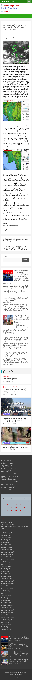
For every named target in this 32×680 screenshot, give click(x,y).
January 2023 (5, 629)
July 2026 (4, 535)
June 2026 (4, 537)
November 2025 (6, 554)
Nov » (29, 518)
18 (20, 507)
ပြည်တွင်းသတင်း (6, 387)
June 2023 (4, 624)
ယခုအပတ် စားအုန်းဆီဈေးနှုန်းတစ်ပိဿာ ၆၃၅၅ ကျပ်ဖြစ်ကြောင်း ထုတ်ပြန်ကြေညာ (16, 247)
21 (3, 510)
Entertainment (6, 460)
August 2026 (5, 533)
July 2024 (4, 593)
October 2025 (5, 557)
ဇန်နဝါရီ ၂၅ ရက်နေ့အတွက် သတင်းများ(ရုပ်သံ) (16, 447)
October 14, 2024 (7, 30)
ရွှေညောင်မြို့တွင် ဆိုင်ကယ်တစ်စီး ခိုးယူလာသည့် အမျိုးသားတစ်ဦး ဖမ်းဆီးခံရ (18, 653)
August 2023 (5, 620)
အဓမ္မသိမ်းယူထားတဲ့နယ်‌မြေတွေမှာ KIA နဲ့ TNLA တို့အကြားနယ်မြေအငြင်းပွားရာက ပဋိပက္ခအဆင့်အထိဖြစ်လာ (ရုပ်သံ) (14, 421)
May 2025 (4, 569)
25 (20, 510)
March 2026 (4, 545)
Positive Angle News (9, 8)
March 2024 (4, 603)
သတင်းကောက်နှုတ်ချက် (10, 378)
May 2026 (4, 540)
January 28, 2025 (7, 423)
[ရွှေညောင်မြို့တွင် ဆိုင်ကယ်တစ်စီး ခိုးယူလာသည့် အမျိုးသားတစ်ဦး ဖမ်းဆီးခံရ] (8, 320)
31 (16, 514)
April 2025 (4, 571)
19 (24, 507)
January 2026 (5, 549)
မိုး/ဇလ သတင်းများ (8, 23)
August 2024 (5, 591)
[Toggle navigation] (3, 16)
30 (11, 514)
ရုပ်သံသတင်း (8, 372)
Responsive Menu (29, 1)
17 (16, 507)
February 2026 (5, 547)
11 (20, 504)
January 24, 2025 (7, 450)
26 (24, 510)
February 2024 (5, 605)
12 (24, 504)
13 (28, 504)
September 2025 (6, 559)
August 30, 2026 (13, 640)
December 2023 (5, 610)
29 (7, 514)
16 (11, 507)
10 (16, 504)
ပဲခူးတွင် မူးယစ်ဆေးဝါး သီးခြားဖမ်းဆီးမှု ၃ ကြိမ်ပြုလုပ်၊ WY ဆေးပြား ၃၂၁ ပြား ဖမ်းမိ (18, 661)
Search (5, 256)
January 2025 (5, 578)
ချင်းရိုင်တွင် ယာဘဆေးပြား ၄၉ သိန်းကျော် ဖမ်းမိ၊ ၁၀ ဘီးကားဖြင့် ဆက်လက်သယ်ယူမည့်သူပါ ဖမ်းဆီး (16, 298)
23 (11, 510)
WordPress (21, 677)
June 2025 (4, 566)
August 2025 (5, 562)
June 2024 (4, 595)
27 (28, 510)
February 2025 (5, 576)
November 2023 (6, 612)
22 (7, 510)
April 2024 (4, 600)
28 (3, 514)
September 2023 (6, 617)
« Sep (2, 518)
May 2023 (4, 627)
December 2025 (5, 552)
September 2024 (6, 588)
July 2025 (4, 564)
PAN (14, 30)
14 (3, 507)
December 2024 (5, 581)
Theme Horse (18, 675)
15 (7, 507)
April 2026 (4, 542)
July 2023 (4, 622)
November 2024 (6, 583)
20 (28, 507)
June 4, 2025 (6, 381)
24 (16, 510)
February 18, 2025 (8, 394)
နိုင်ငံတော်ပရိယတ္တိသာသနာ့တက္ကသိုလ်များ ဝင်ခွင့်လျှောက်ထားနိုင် (16, 240)
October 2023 (5, 615)
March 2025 (4, 574)
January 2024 (5, 607)
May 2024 (4, 598)
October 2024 (5, 586)
